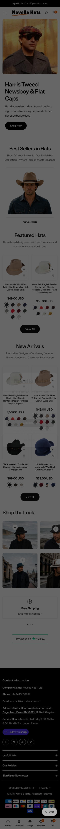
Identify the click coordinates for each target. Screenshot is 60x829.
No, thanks (30, 444)
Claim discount (30, 427)
